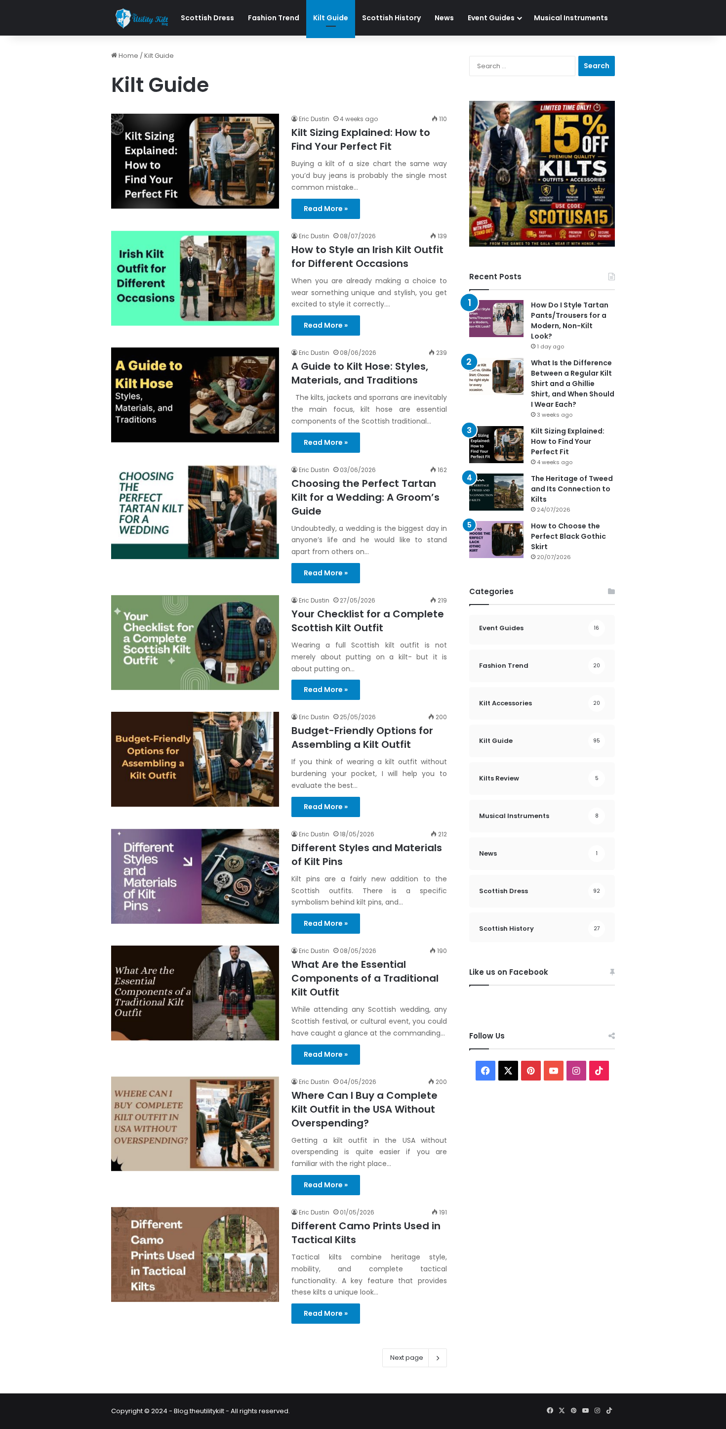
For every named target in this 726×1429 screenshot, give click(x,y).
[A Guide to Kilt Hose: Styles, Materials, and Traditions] (195, 394)
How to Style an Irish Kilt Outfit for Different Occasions (367, 256)
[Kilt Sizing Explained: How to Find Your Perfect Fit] (195, 161)
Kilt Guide (330, 18)
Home (127, 55)
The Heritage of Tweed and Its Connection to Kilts (572, 489)
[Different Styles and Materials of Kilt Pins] (195, 876)
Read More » (326, 209)
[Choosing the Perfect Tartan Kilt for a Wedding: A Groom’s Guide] (195, 512)
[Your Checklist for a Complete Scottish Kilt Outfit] (195, 642)
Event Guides (491, 18)
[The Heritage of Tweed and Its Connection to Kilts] (496, 492)
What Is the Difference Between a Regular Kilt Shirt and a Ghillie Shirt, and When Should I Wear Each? (572, 383)
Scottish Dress (207, 18)
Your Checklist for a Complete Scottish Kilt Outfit (367, 621)
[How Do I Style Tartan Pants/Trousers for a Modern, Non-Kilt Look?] (496, 318)
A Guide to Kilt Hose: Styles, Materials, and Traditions (359, 373)
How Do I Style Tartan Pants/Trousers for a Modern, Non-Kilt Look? (569, 320)
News (444, 18)
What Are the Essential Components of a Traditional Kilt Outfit (365, 978)
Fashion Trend (273, 18)
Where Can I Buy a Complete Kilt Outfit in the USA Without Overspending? (364, 1109)
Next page (406, 1357)
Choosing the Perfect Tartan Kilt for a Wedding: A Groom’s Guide (365, 497)
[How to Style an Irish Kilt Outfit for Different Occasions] (195, 278)
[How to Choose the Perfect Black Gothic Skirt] (496, 539)
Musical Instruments (571, 18)
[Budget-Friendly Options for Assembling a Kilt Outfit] (195, 759)
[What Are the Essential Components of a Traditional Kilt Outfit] (195, 993)
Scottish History (391, 18)
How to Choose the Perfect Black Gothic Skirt (568, 536)
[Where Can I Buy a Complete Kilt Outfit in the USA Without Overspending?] (195, 1124)
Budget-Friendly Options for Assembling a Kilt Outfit (362, 737)
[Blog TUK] (142, 18)
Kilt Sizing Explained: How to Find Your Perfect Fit (360, 139)
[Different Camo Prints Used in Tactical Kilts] (195, 1254)
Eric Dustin (314, 119)
